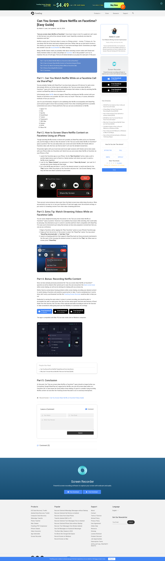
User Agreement (96, 523)
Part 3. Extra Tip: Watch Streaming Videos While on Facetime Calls (58, 65)
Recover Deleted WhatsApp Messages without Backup (71, 510)
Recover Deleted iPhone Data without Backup (68, 523)
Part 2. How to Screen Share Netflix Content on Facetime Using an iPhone (60, 63)
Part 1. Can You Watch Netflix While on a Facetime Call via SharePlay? (59, 60)
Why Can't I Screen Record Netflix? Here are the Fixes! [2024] (56, 371)
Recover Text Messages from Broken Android (68, 526)
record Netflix (55, 47)
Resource (116, 13)
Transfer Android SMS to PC (63, 518)
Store (107, 13)
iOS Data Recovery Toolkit (39, 510)
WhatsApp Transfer (37, 518)
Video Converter (36, 531)
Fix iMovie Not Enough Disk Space (64, 534)
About (93, 510)
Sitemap (93, 531)
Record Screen (44, 398)
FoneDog (38, 13)
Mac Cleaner (34, 523)
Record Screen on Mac (61, 539)
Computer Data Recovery (38, 516)
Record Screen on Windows (62, 536)
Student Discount (96, 536)
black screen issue (89, 285)
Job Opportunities (96, 539)
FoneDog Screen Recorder (72, 294)
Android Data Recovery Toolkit (40, 513)
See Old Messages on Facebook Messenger (67, 528)
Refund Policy (95, 518)
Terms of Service (96, 516)
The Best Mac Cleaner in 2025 (63, 531)
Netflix (51, 94)
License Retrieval (96, 534)
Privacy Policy (95, 521)
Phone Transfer (35, 521)
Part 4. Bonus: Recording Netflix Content (51, 68)
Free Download (74, 492)
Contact (93, 513)
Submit (80, 433)
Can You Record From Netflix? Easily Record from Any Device (57, 369)
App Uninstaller (35, 534)
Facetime (69, 53)
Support (125, 13)
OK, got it (111, 559)
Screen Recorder (36, 536)
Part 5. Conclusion (45, 70)
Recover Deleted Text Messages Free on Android (69, 521)
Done (114, 170)
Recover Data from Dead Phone (64, 516)
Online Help (94, 526)
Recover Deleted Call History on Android (66, 513)
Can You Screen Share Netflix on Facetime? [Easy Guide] (67, 398)
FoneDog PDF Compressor (39, 526)
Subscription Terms (97, 541)
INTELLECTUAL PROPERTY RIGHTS (99, 545)
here (96, 559)
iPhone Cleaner (35, 528)
